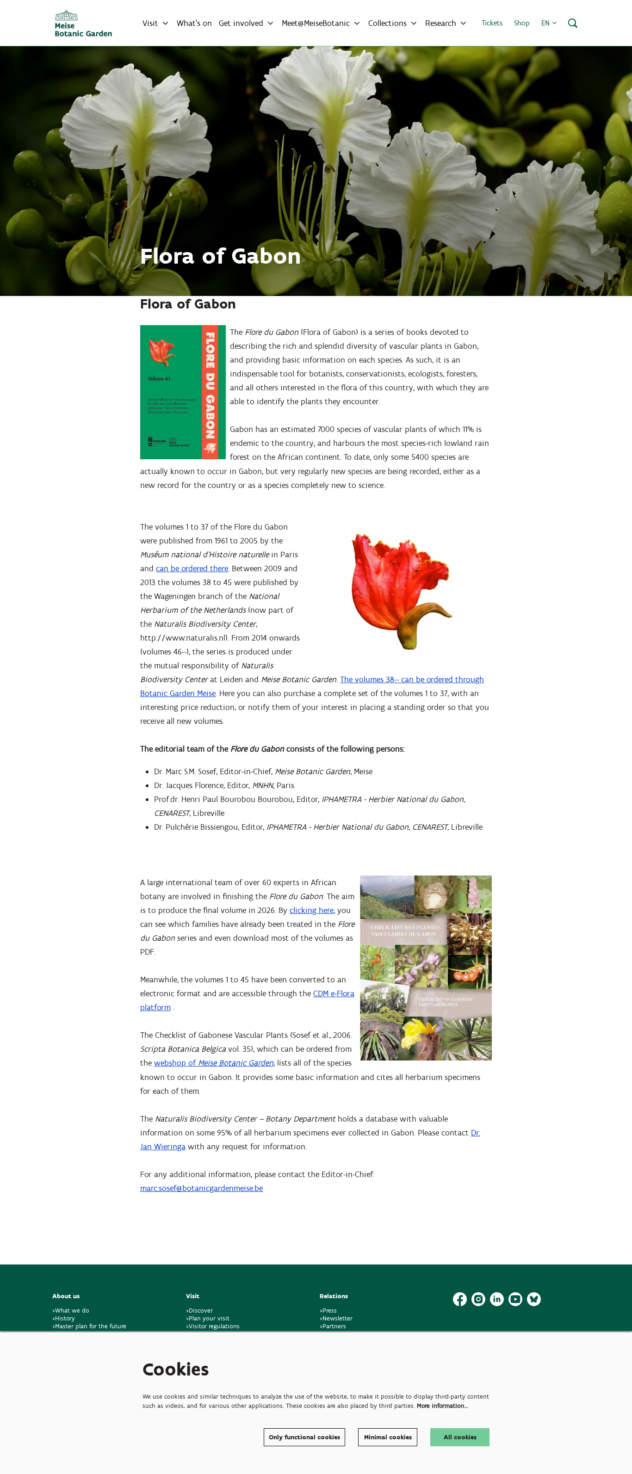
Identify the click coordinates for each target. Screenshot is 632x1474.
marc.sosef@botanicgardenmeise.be (201, 1188)
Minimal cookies (388, 1437)
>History (63, 1318)
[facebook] (460, 1299)
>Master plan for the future (89, 1326)
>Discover (199, 1310)
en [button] (546, 23)
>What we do (72, 1310)
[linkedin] (497, 1299)
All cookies (460, 1437)
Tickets (492, 23)
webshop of (213, 1063)
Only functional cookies (304, 1437)
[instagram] (478, 1299)
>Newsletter (336, 1318)
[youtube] (515, 1299)
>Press (328, 1310)
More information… (442, 1406)
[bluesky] (534, 1299)
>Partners (333, 1326)
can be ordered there (192, 568)
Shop (522, 23)
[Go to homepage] (83, 23)
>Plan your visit (207, 1318)
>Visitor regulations (213, 1326)
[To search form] (573, 23)
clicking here (312, 910)
